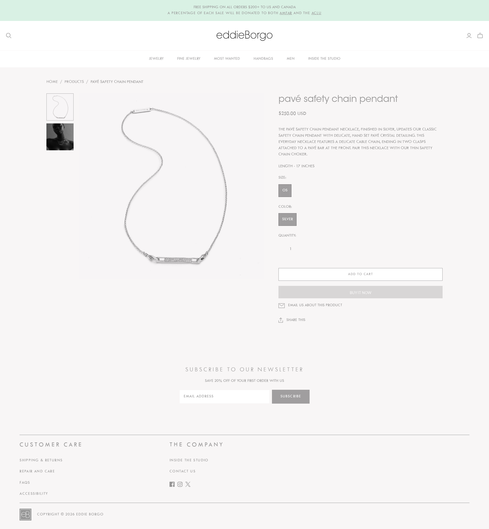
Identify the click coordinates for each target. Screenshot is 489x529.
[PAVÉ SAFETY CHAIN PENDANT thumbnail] (60, 107)
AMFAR (286, 13)
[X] (189, 485)
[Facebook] (173, 485)
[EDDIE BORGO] (244, 36)
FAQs (25, 483)
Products (74, 82)
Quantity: (287, 235)
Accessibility (34, 494)
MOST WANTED (227, 59)
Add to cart (360, 274)
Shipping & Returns (41, 460)
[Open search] (9, 35)
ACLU (316, 13)
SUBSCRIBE (290, 396)
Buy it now (360, 292)
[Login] (469, 36)
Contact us (183, 471)
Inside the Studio (189, 460)
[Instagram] (181, 485)
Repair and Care (37, 471)
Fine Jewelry (188, 59)
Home (52, 82)
